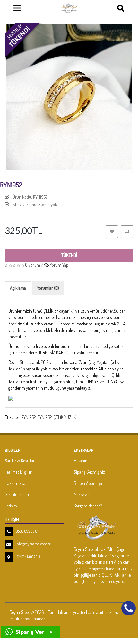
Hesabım (81, 460)
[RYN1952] (69, 97)
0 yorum (32, 265)
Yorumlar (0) (48, 288)
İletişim (11, 505)
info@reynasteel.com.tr (33, 544)
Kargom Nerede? (88, 505)
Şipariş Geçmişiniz (89, 472)
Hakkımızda (15, 483)
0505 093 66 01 (27, 531)
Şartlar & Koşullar (20, 460)
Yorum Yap (59, 265)
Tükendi (69, 255)
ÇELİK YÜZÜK (64, 417)
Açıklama (18, 288)
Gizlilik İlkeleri (17, 494)
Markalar (81, 494)
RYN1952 (28, 417)
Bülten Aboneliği (88, 483)
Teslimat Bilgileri (19, 472)
